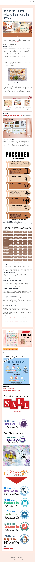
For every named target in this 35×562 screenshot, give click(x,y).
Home (4, 1)
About (30, 559)
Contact (26, 559)
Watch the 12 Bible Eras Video (10, 349)
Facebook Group (20, 2)
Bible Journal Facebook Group (12, 321)
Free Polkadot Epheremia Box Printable (8, 388)
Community (7, 1)
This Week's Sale (17, 411)
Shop (24, 1)
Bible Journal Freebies (16, 559)
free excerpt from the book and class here (13, 115)
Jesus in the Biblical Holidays (15, 41)
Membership (12, 1)
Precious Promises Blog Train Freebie (8, 392)
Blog (15, 1)
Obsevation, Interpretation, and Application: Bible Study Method (11, 390)
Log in (17, 2)
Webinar (22, 559)
